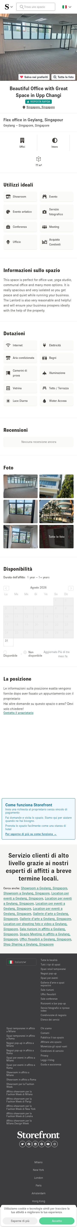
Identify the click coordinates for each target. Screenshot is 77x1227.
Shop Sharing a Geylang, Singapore (28, 944)
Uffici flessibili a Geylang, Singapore (45, 939)
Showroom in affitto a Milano (17, 1073)
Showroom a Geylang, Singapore (44, 888)
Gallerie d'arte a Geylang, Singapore (45, 919)
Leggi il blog (47, 1060)
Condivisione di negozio (53, 1015)
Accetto (57, 1221)
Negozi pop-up (49, 973)
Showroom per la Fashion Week (20, 1085)
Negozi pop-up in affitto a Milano (20, 1044)
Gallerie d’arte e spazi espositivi (52, 984)
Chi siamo (46, 1028)
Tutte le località (49, 960)
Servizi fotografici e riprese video (55, 1009)
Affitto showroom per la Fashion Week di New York (21, 1107)
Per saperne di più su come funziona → (31, 834)
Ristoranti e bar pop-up (53, 1003)
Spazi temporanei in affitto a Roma (20, 1037)
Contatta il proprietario (18, 712)
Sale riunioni (47, 989)
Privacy (44, 1055)
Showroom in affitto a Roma (21, 1079)
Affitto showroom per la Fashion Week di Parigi (19, 1100)
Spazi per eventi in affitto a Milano (20, 1059)
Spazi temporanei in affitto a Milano (20, 1029)
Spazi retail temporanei (53, 969)
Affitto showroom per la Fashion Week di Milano (19, 1093)
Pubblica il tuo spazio (52, 1037)
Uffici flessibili (48, 994)
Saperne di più (20, 1221)
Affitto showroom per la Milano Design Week (19, 1122)
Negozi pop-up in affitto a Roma (20, 1052)
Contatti (45, 1033)
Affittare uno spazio (51, 1041)
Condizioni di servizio (52, 1050)
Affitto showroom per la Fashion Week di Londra (19, 1114)
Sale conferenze (49, 998)
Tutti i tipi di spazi (50, 964)
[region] (38, 762)
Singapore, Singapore (41, 107)
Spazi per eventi (49, 977)
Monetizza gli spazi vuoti (54, 1046)
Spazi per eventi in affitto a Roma (20, 1066)
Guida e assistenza (51, 1064)
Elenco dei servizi (50, 1019)
